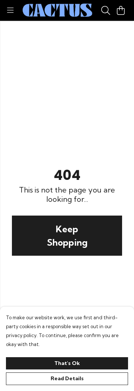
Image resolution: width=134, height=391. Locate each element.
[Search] (105, 10)
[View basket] (120, 10)
